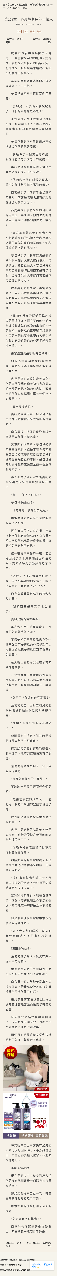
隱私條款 (13, 1260)
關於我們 (31, 1260)
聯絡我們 (4, 1260)
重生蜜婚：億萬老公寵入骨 (32, 4)
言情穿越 (11, 4)
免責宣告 (22, 1260)
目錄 (28, 1243)
